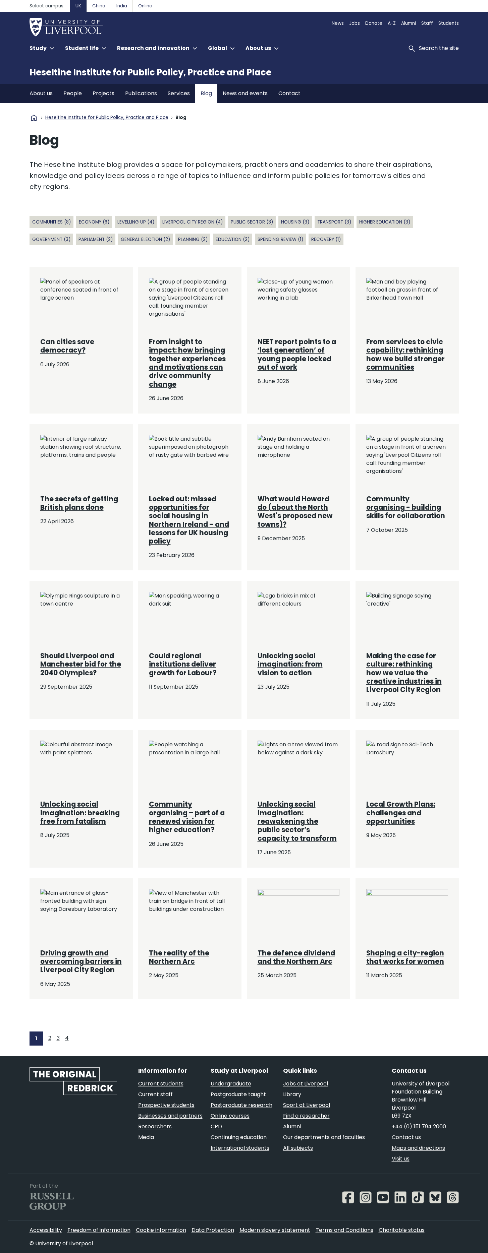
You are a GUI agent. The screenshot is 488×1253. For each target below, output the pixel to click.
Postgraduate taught (238, 1094)
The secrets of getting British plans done (79, 503)
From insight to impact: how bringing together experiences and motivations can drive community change (187, 363)
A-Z (392, 23)
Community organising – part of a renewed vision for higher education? (187, 817)
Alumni (408, 23)
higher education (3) (384, 222)
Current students (160, 1083)
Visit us (401, 1159)
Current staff (155, 1094)
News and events (245, 93)
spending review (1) (280, 239)
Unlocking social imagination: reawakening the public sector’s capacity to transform (297, 821)
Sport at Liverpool (306, 1105)
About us (41, 93)
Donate (373, 23)
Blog (206, 93)
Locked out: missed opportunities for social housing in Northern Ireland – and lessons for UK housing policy (189, 520)
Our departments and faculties (324, 1137)
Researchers (155, 1126)
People (72, 93)
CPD (216, 1126)
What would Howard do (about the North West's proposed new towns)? (295, 511)
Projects (103, 93)
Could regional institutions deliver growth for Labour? (182, 664)
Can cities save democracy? (67, 346)
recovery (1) (326, 239)
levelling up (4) (135, 222)
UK (78, 6)
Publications (141, 93)
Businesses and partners (170, 1116)
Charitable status (402, 1230)
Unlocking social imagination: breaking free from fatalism (80, 813)
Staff (427, 23)
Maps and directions (418, 1148)
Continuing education (239, 1137)
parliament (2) (95, 239)
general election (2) (145, 239)
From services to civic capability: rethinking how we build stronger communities (405, 354)
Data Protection (213, 1230)
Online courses (230, 1116)
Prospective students (166, 1105)
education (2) (233, 239)
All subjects (298, 1148)
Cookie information (161, 1230)
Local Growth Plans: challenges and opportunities (400, 813)
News (338, 23)
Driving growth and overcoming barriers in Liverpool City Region (81, 961)
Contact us (406, 1137)
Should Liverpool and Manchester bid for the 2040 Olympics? (80, 664)
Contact (289, 93)
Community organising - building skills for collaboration (405, 507)
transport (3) (334, 222)
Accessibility (46, 1230)
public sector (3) (252, 222)
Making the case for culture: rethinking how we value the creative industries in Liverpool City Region (404, 672)
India (121, 6)
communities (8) (51, 222)
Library (292, 1094)
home (34, 118)
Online (145, 6)
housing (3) (295, 222)
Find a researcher (306, 1116)
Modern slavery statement (274, 1230)
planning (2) (193, 239)
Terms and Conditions (344, 1230)
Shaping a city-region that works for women (405, 957)
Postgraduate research (241, 1105)
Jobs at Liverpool (305, 1083)
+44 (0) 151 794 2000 (419, 1126)
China (98, 6)
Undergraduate (231, 1083)
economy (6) (94, 222)
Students (448, 23)
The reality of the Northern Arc (179, 957)
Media (146, 1137)
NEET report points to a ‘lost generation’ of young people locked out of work (297, 354)
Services (179, 93)
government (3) (51, 239)
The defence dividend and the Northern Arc (296, 957)
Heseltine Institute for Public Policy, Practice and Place (150, 72)
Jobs (354, 23)
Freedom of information (98, 1230)
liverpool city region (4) (192, 222)
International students (240, 1148)
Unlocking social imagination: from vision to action (290, 664)
